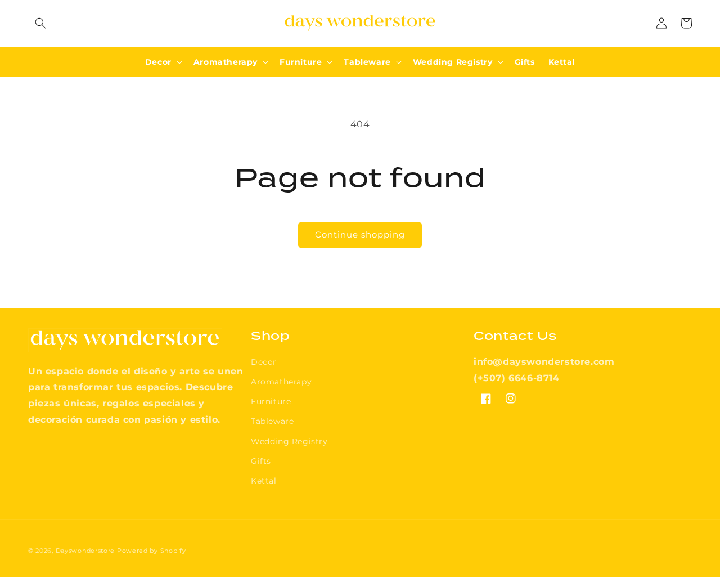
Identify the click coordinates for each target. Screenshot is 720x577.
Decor (264, 362)
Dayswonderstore (85, 550)
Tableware (272, 421)
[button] (40, 23)
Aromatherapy (281, 382)
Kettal (264, 481)
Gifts (261, 461)
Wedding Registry (289, 441)
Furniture (271, 401)
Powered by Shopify (151, 550)
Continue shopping (360, 234)
